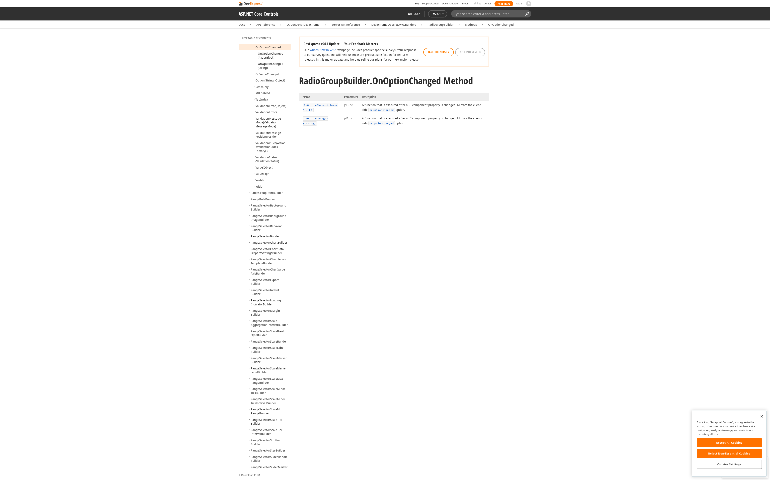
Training (475, 3)
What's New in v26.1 (323, 50)
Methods (471, 24)
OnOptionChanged (501, 24)
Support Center (430, 3)
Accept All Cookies (729, 442)
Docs (242, 24)
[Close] (761, 416)
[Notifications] (528, 3)
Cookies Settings (729, 464)
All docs (414, 13)
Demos (487, 3)
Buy (417, 3)
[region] (729, 443)
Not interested (470, 52)
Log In (519, 3)
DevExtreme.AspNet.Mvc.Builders (393, 24)
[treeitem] (268, 47)
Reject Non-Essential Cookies (729, 453)
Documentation (450, 3)
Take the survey (438, 52)
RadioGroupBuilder (441, 24)
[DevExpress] (251, 4)
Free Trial (504, 3)
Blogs (465, 3)
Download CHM (250, 475)
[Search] (527, 13)
